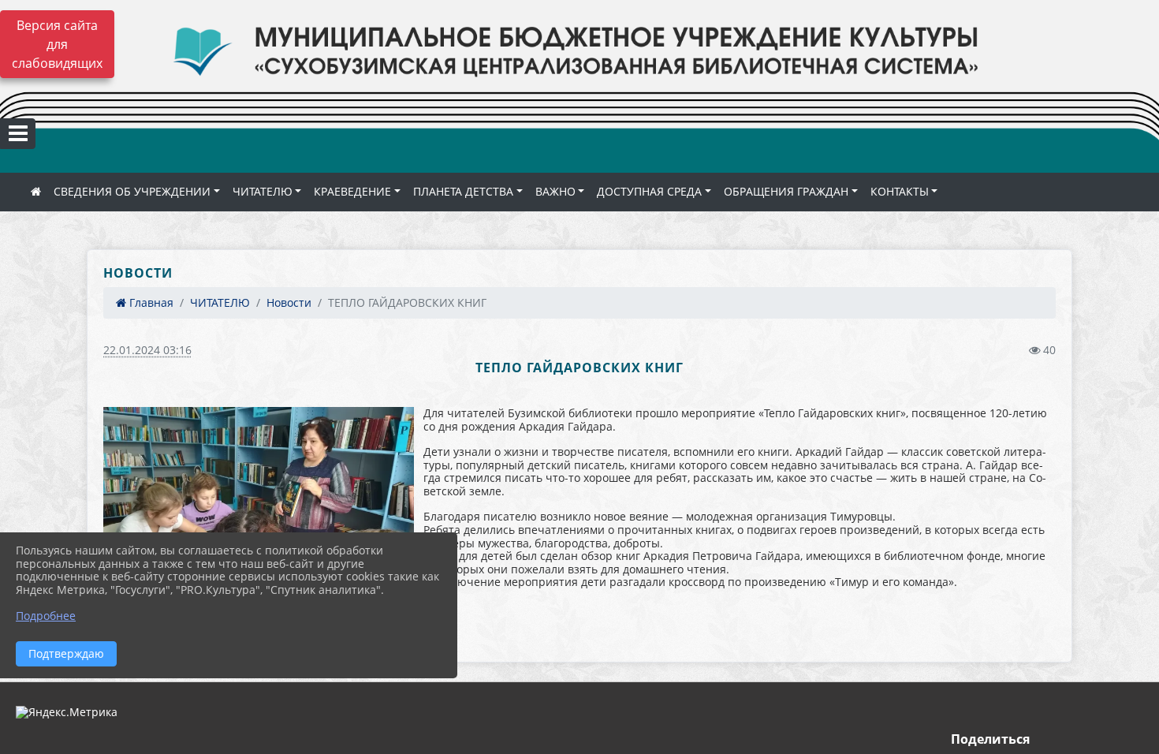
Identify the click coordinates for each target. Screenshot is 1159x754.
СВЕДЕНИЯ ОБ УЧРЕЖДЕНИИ (132, 191)
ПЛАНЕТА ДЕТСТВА (463, 191)
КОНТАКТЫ (899, 191)
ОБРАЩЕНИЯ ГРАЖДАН (786, 191)
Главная (149, 302)
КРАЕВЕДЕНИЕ (352, 191)
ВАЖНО (555, 191)
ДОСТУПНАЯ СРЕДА (649, 191)
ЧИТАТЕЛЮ (263, 191)
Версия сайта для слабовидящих (57, 44)
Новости (288, 302)
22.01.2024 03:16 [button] (147, 349)
